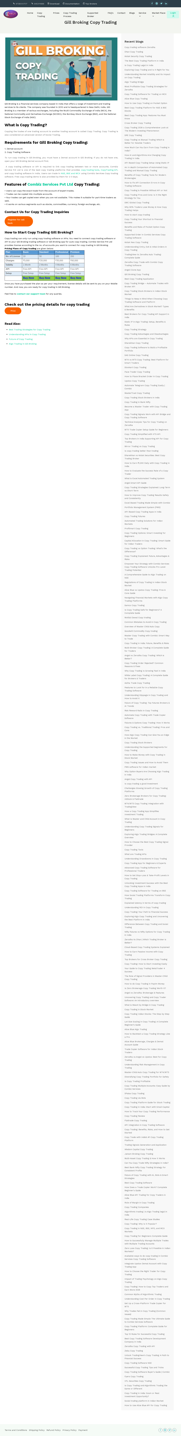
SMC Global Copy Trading (137, 202)
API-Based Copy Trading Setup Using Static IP (147, 163)
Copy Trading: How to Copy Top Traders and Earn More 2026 (146, 1288)
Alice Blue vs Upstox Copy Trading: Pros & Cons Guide (145, 591)
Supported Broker (92, 15)
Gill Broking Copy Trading (137, 274)
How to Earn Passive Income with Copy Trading (144, 953)
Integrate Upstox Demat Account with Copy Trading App (146, 1265)
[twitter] (161, 4)
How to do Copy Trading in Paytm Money (144, 984)
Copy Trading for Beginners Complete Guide (146, 1236)
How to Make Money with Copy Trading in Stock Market (145, 756)
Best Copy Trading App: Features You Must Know (145, 117)
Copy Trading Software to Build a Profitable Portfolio (146, 349)
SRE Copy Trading (133, 135)
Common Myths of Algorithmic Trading (143, 1294)
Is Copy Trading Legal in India (139, 65)
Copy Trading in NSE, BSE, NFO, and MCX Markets (145, 1230)
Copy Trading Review (135, 1116)
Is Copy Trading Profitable (137, 1081)
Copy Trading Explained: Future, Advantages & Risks (147, 557)
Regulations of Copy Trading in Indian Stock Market (146, 584)
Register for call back (16, 221)
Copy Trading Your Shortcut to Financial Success (144, 221)
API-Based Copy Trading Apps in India (143, 512)
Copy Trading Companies (137, 1207)
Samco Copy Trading (135, 605)
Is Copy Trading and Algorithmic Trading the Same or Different (146, 1387)
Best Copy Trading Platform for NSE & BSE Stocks (146, 109)
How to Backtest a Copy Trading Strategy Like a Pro (147, 1035)
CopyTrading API (109, 170)
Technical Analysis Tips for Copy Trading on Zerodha (146, 423)
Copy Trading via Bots (135, 1098)
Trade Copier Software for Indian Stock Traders (144, 1051)
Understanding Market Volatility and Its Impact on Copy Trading (147, 76)
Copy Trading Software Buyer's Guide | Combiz (147, 1372)
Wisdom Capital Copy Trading (139, 1149)
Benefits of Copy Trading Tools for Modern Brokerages (145, 176)
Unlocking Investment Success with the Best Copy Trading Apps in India (146, 884)
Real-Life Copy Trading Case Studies (142, 1219)
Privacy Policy (69, 1430)
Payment (82, 1430)
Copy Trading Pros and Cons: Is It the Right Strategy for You (146, 196)
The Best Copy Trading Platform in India (144, 61)
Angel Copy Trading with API (138, 779)
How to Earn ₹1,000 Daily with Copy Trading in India (147, 464)
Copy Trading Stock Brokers (138, 742)
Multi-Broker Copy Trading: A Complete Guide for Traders (147, 649)
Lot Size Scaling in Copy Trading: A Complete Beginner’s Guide (146, 1023)
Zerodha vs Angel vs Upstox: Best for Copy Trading (146, 1058)
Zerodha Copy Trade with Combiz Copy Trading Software (144, 264)
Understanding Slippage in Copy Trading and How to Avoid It (146, 697)
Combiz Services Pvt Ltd (50, 184)
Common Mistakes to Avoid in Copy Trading (146, 622)
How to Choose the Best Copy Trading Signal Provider (146, 843)
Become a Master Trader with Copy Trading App (146, 408)
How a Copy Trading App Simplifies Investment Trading (142, 813)
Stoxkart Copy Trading (135, 367)
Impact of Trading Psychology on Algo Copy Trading (146, 1280)
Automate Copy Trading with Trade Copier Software (145, 716)
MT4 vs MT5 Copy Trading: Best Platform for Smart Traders (147, 361)
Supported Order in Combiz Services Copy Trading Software (145, 236)
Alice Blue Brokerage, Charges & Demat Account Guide (144, 1043)
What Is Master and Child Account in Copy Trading (145, 820)
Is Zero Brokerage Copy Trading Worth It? (145, 988)
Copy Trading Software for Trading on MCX (145, 94)
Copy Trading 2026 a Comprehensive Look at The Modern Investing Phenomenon (146, 129)
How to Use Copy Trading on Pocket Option (146, 103)
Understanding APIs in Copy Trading (27, 334)
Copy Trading (41, 15)
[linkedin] (166, 4)
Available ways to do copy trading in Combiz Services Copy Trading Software (146, 1257)
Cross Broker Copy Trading (138, 123)
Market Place (158, 13)
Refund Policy (54, 1430)
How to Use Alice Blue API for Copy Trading (146, 1405)
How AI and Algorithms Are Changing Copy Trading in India (145, 157)
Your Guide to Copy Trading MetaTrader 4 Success (145, 970)
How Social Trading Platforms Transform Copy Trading (147, 897)
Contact (121, 13)
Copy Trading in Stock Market (139, 1009)
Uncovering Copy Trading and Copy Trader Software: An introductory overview (145, 999)
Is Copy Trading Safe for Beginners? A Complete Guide (143, 611)
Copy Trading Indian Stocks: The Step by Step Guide (147, 1015)
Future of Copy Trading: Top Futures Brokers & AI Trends (147, 704)
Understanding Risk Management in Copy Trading (145, 1066)
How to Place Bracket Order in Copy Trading (146, 376)
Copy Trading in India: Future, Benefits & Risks (147, 643)
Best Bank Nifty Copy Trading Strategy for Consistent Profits (145, 1169)
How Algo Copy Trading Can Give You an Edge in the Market (147, 736)
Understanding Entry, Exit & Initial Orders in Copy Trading (146, 248)
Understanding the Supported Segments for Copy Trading (146, 749)
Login (173, 13)
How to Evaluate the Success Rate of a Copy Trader (146, 472)
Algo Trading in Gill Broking (23, 344)
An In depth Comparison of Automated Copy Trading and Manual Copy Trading (146, 169)
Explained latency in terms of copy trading (145, 903)
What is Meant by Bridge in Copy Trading (144, 1005)
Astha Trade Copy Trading (137, 683)
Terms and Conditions (16, 1430)
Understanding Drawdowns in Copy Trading (146, 859)
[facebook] (152, 4)
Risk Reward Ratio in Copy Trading (141, 710)
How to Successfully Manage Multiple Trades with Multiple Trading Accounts (147, 1242)
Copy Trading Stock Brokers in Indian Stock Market (146, 292)
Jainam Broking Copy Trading (139, 1154)
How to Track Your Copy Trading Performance (147, 1111)
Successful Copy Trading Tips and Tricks (144, 1367)
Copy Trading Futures (135, 516)
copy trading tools (90, 170)
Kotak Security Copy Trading (138, 56)
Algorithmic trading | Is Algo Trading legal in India (146, 1213)
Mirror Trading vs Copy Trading (140, 446)
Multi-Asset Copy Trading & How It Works (145, 1158)
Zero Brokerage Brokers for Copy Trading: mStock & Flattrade (145, 797)
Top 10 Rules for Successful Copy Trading (145, 1334)
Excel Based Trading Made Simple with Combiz (147, 503)
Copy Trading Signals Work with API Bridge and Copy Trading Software (147, 416)
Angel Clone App (133, 270)
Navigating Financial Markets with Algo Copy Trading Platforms (146, 599)
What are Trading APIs (135, 854)
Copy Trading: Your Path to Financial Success (146, 912)
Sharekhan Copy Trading (137, 343)
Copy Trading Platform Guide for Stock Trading (147, 1102)
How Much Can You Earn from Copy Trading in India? (147, 149)
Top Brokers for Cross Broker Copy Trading (146, 959)
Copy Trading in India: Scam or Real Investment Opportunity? (142, 1395)
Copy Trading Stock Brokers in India (142, 397)
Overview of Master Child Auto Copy (142, 626)
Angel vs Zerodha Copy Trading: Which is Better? (144, 657)
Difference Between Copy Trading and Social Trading (146, 926)
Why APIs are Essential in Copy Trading (144, 338)
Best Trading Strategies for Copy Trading (29, 329)
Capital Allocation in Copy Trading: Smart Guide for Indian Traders (147, 542)
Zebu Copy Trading (134, 1351)
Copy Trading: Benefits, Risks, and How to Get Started (147, 1131)
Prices (56, 13)
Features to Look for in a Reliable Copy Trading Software (144, 689)
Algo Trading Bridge (134, 82)
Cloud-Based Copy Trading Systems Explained (147, 947)
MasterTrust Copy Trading (137, 393)
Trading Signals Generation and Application (145, 1145)
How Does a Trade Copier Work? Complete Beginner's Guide (146, 1189)
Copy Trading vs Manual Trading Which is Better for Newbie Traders (144, 141)
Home (30, 13)
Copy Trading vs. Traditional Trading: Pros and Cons (147, 729)
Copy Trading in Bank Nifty (137, 402)
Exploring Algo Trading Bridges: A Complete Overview (146, 836)
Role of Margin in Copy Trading (139, 1202)
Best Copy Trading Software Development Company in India (145, 1340)
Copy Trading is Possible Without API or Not (146, 190)
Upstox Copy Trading (135, 381)
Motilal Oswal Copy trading (138, 617)
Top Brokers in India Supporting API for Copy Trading (146, 440)
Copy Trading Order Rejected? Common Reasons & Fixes (144, 665)
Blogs (132, 13)
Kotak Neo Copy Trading (136, 242)
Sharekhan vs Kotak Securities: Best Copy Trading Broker (145, 457)
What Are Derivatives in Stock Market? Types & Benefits (147, 308)
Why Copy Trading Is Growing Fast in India (145, 671)
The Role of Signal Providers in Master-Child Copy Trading (146, 977)
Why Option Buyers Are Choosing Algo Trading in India (147, 773)
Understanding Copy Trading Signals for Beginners (144, 828)
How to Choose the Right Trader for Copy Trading (145, 1273)
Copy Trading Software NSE (138, 1363)
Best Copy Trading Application (139, 279)
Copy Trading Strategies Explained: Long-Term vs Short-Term (147, 489)
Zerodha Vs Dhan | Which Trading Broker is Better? (145, 941)
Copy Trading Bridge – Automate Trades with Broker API (146, 285)
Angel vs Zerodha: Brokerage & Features (144, 993)
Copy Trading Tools (134, 850)
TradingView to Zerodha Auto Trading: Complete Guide (143, 256)
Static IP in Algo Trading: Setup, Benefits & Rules (145, 323)
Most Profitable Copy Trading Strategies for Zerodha (146, 88)
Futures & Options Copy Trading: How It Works (147, 723)
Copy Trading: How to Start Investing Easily (146, 964)
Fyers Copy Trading (134, 1376)
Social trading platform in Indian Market (144, 1401)
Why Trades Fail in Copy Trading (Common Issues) (145, 1312)
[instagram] (157, 4)
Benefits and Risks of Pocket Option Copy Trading (145, 228)
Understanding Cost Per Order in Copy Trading (147, 1299)
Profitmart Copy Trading (136, 528)
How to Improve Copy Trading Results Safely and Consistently (147, 497)
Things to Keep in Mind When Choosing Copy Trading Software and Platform (146, 300)
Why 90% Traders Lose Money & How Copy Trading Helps (146, 208)
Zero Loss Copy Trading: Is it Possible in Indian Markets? (147, 1250)
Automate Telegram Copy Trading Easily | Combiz (145, 387)
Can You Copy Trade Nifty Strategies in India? (147, 1163)
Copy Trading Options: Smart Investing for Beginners (145, 534)
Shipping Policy (37, 1430)
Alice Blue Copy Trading (136, 99)
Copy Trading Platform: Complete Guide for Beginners (146, 1328)
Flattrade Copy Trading (136, 1120)
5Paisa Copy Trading (134, 1093)
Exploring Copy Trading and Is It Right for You (147, 70)
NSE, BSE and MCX (70, 173)
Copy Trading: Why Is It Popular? (141, 1224)
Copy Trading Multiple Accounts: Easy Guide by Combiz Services (147, 1087)
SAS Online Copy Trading (137, 355)
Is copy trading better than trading (141, 451)
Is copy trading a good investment (141, 784)
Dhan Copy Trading (134, 52)
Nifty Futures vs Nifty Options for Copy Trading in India (147, 933)
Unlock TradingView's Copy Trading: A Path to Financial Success (147, 1357)
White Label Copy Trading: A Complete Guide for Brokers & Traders (146, 677)
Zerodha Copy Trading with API (140, 1346)
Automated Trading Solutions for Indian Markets (144, 522)
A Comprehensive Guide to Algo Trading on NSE (145, 576)
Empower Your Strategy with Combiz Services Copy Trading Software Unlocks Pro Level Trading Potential (147, 567)
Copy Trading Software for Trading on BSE (145, 891)
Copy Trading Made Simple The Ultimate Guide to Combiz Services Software (147, 1320)
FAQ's (110, 13)
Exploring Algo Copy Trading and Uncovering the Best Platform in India (146, 918)
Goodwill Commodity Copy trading (141, 631)
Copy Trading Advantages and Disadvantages (146, 334)
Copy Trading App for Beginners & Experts (145, 863)
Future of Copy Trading (21, 339)
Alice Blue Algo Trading (136, 1029)
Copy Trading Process (70, 15)
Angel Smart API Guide (135, 483)
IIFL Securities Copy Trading (138, 1381)
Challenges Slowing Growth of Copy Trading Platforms (146, 790)
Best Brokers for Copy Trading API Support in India (147, 316)
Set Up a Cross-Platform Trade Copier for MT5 (145, 1305)
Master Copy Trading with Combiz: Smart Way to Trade (147, 637)
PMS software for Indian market (140, 767)
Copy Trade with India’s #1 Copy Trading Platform (144, 1139)
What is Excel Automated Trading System (144, 478)
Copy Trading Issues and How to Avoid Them (146, 762)
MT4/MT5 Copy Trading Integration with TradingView (144, 805)
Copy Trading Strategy (135, 329)
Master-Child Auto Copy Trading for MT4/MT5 (147, 1072)
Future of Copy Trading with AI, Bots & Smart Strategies (146, 1176)
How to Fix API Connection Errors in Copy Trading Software (145, 184)
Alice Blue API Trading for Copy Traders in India (145, 1196)
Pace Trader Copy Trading (137, 372)
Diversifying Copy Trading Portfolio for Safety (147, 1077)
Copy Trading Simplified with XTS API (142, 434)
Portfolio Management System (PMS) (142, 507)
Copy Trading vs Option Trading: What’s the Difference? (146, 550)
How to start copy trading (137, 215)
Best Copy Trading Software (138, 1183)
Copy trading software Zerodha (140, 47)
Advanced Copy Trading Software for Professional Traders (143, 869)
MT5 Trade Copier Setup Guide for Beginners (146, 429)
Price (13, 311)
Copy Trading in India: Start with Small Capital (147, 1107)
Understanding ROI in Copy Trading (142, 907)
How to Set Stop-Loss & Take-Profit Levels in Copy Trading (147, 877)
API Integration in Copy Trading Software (145, 1125)
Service (142, 13)
